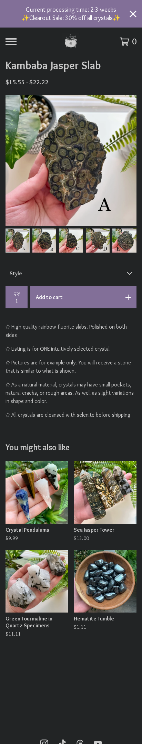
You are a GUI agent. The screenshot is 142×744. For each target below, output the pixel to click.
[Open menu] (11, 42)
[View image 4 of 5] (98, 240)
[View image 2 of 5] (44, 240)
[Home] (71, 41)
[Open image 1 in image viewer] (71, 160)
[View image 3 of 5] (71, 240)
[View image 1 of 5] (18, 240)
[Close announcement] (133, 13)
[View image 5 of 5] (124, 240)
